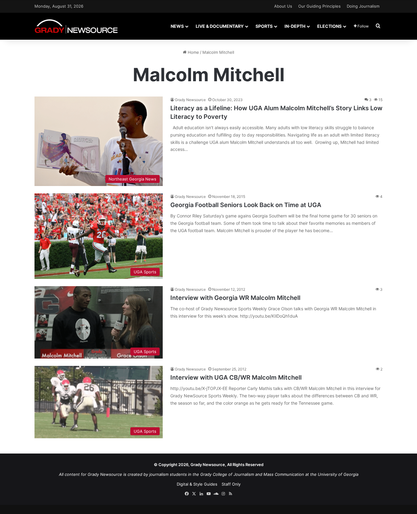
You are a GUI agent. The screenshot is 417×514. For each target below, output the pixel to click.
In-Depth (295, 26)
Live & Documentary (220, 26)
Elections (329, 26)
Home (193, 52)
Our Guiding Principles (319, 6)
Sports (264, 26)
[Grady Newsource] (76, 26)
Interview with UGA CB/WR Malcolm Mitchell (236, 377)
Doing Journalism (363, 6)
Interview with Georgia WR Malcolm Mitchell (235, 297)
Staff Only (231, 484)
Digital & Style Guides (197, 484)
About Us (283, 6)
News (177, 26)
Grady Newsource (190, 99)
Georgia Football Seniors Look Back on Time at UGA (245, 205)
